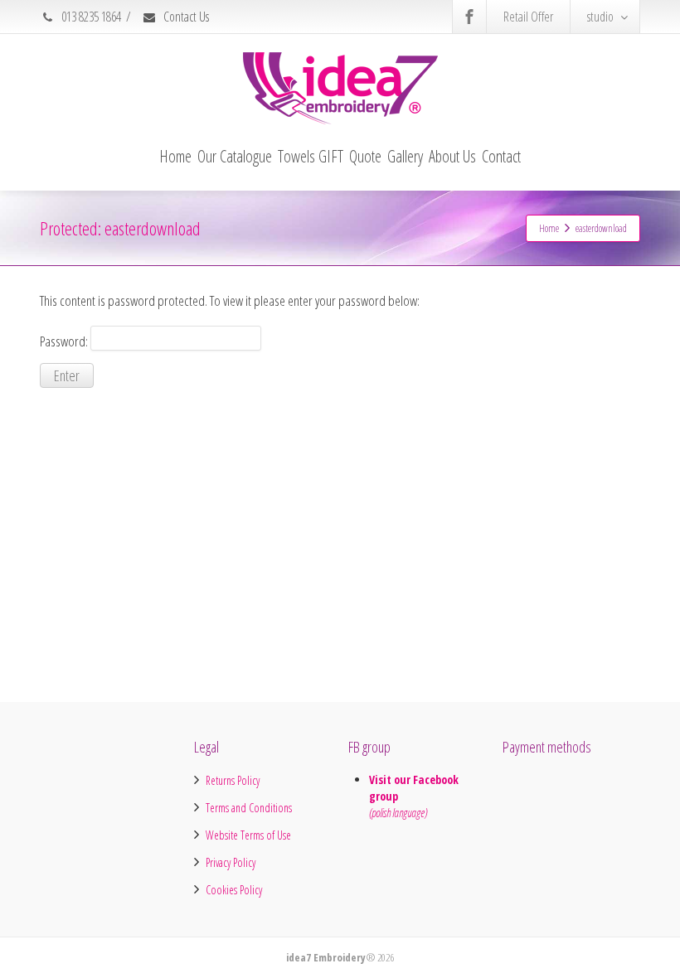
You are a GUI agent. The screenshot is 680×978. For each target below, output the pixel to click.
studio (600, 16)
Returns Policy (233, 780)
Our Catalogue (234, 156)
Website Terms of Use (248, 835)
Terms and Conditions (249, 808)
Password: (65, 340)
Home (175, 156)
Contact (501, 156)
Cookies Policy (234, 890)
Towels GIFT (310, 156)
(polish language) (398, 813)
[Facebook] (469, 16)
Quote (365, 156)
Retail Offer (528, 16)
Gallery (405, 156)
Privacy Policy (230, 862)
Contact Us (185, 16)
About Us (452, 156)
